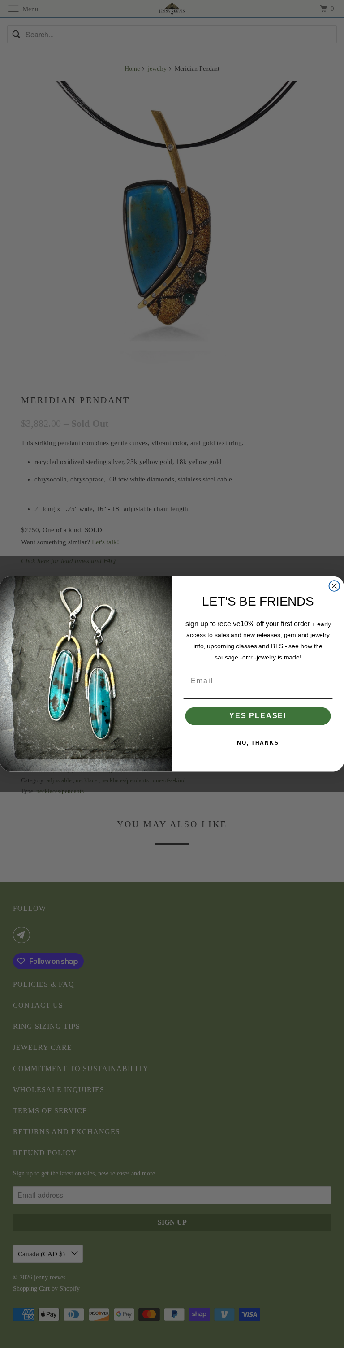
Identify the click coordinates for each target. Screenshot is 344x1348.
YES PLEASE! (258, 716)
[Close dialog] (334, 586)
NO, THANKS (258, 743)
